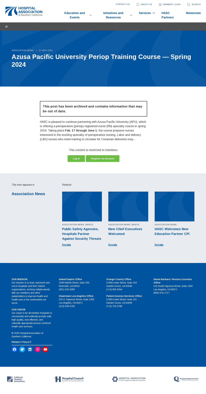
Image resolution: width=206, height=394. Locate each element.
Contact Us (123, 4)
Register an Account (102, 158)
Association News (28, 194)
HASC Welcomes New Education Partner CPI (172, 231)
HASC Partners (168, 15)
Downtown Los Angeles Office (76, 296)
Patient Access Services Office (124, 296)
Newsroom (193, 13)
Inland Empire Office (70, 279)
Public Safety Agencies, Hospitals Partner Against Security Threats (81, 233)
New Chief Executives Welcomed (125, 231)
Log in (76, 158)
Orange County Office (118, 279)
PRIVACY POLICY (21, 342)
